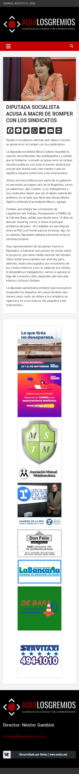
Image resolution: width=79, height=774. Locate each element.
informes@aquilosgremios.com (24, 736)
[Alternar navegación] (8, 46)
